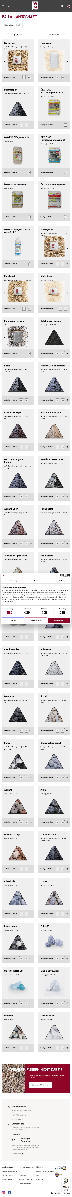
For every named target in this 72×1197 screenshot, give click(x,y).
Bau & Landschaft (25, 1184)
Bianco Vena (10, 926)
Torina (43, 881)
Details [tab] (36, 581)
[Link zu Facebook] (9, 1192)
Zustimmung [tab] (12, 581)
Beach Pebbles (11, 649)
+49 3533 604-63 (17, 1119)
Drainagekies (47, 229)
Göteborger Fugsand (50, 321)
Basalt (7, 365)
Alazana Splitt (11, 509)
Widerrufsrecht (7, 1179)
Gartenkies (9, 43)
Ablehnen (13, 620)
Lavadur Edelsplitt (13, 412)
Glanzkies (9, 696)
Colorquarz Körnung (14, 321)
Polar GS (44, 926)
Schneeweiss (47, 1015)
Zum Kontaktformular (40, 1085)
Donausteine (46, 555)
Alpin (43, 790)
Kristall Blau (10, 881)
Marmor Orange (12, 834)
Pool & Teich (23, 1171)
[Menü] (69, 1178)
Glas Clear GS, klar (49, 971)
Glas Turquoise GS (13, 971)
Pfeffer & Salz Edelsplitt (52, 365)
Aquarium (22, 1175)
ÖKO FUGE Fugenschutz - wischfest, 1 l (17, 230)
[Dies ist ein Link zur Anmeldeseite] (62, 6)
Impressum (66, 1193)
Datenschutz (55, 1193)
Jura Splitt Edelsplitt (50, 412)
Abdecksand (46, 276)
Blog (37, 1175)
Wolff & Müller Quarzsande (45, 1171)
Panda (7, 743)
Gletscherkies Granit (50, 743)
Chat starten (16, 1134)
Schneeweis (46, 649)
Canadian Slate (48, 834)
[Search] (9, 5)
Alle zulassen (58, 620)
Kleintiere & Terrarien (26, 1179)
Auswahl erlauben (36, 620)
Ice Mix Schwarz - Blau (51, 459)
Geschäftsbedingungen (10, 1171)
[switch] (27, 612)
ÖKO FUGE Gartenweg (15, 184)
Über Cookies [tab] (59, 581)
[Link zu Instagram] (3, 1192)
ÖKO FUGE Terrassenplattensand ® (52, 138)
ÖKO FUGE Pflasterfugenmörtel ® (51, 91)
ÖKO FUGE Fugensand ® (16, 137)
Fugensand (46, 43)
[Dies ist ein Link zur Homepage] (35, 5)
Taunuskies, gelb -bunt (15, 555)
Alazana (8, 790)
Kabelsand (9, 276)
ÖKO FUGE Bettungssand (53, 184)
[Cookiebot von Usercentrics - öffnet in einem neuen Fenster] (61, 575)
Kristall (44, 696)
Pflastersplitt (10, 89)
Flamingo (9, 1015)
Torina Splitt (46, 509)
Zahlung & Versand (8, 1175)
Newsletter (39, 1179)
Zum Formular (16, 1154)
